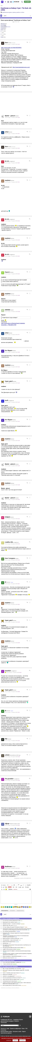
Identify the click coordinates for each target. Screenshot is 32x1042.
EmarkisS (8, 671)
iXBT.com (3, 1036)
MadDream (8, 866)
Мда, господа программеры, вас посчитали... (12, 968)
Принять (15, 1040)
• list (13, 887)
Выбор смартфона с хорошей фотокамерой (12, 956)
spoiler (29, 885)
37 (18, 21)
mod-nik (15, 21)
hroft (6, 400)
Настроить (22, 1040)
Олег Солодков (10, 558)
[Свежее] (8, 2)
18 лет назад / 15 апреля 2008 (12, 518)
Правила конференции (15, 1028)
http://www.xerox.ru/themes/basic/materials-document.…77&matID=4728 (13, 324)
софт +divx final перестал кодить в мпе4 (11, 979)
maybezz (7, 180)
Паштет (7, 272)
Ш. (6, 582)
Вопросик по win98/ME (7, 974)
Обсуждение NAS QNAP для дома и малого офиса (13, 947)
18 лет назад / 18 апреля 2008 (12, 756)
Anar (6, 42)
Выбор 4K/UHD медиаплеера (9, 941)
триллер (14, 12)
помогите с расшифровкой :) (9, 976)
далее (5, 15)
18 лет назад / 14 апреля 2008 (12, 352)
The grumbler (9, 779)
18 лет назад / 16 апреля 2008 (12, 543)
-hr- (2, 889)
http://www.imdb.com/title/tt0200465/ (11, 47)
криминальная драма (7, 12)
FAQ (26, 1028)
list (16, 887)
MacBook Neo (5, 943)
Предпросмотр (20, 910)
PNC (6, 739)
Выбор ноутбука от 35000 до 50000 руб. (11, 938)
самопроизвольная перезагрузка (10, 981)
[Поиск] (22, 2)
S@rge (7, 823)
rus (4, 889)
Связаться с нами (5, 1028)
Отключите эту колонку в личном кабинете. (10, 987)
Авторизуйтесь (4, 910)
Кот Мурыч (8, 350)
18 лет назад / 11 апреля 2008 (12, 44)
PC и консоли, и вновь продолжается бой (11, 920)
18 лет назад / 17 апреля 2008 (12, 642)
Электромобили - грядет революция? (11, 940)
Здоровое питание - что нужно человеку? (11, 923)
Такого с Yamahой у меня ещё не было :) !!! (12, 972)
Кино (2, 5)
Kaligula (7, 517)
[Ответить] (27, 42)
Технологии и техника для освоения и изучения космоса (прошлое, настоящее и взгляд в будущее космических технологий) (17, 929)
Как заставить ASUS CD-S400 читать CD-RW (12, 985)
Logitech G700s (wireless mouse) (9, 949)
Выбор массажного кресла (8, 957)
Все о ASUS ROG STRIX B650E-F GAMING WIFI (12, 962)
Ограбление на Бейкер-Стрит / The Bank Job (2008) (16, 9)
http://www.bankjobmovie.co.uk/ (21, 67)
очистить (15, 889)
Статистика (3, 1030)
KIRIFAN (7, 310)
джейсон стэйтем (20, 12)
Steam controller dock (8, 964)
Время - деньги (10, 116)
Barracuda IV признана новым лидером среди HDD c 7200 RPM (16, 970)
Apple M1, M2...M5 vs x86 (8, 925)
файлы (11, 889)
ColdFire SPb (9, 542)
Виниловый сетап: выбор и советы (10, 922)
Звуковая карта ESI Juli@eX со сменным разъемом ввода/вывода (17, 950)
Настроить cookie (17, 1031)
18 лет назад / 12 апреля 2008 (12, 311)
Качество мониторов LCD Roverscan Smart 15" (12, 977)
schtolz (7, 755)
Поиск (23, 1028)
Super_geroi (9, 381)
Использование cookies (6, 1031)
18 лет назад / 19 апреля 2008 (12, 825)
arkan (7, 132)
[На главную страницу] (2, 2)
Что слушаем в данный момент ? (10, 931)
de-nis (7, 161)
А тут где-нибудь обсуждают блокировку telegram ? (14, 927)
